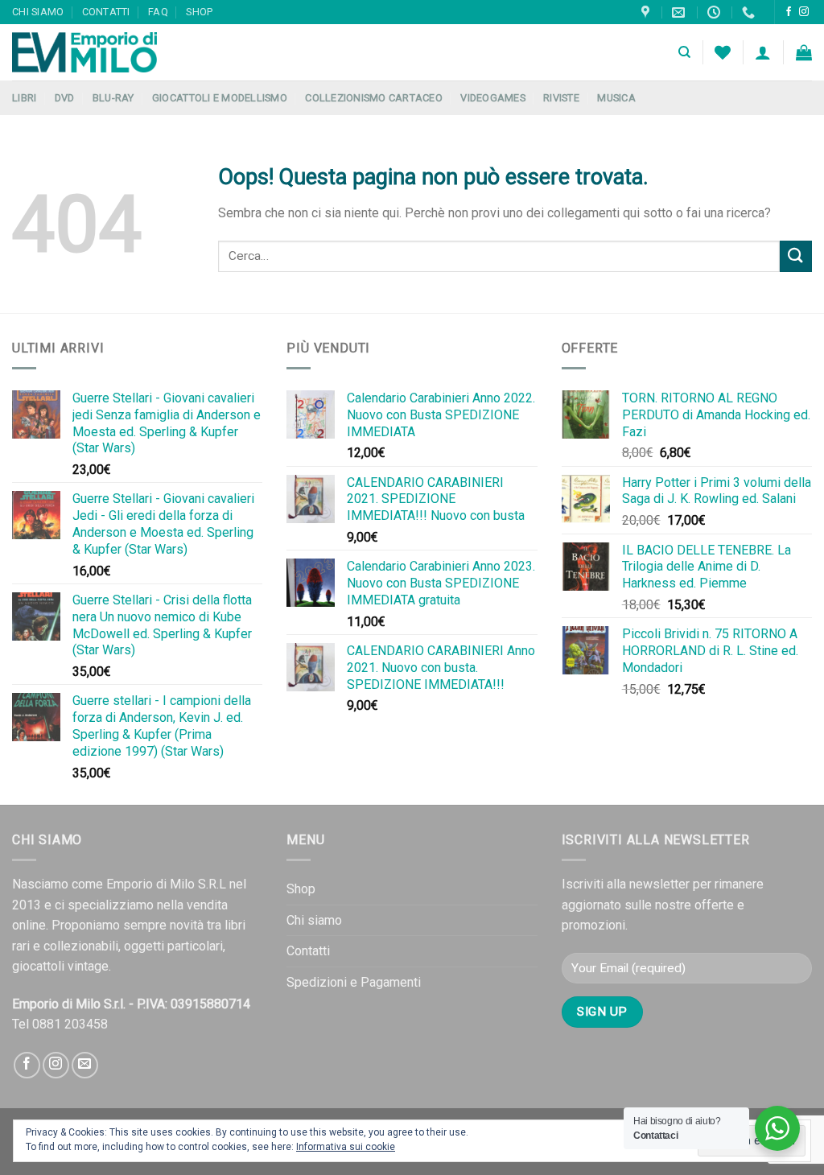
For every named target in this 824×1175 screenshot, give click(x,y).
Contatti (106, 12)
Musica (616, 98)
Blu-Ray (113, 98)
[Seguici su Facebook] (788, 12)
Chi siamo (38, 12)
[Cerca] (684, 52)
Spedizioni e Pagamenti (353, 982)
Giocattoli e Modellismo (219, 98)
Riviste (561, 98)
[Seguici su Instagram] (804, 12)
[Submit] (796, 256)
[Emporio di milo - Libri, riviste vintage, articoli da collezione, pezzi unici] (92, 52)
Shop (199, 12)
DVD (65, 98)
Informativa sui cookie (345, 1146)
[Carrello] (804, 52)
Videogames (492, 98)
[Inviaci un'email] (85, 1065)
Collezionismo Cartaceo (374, 98)
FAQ (158, 12)
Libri (24, 98)
